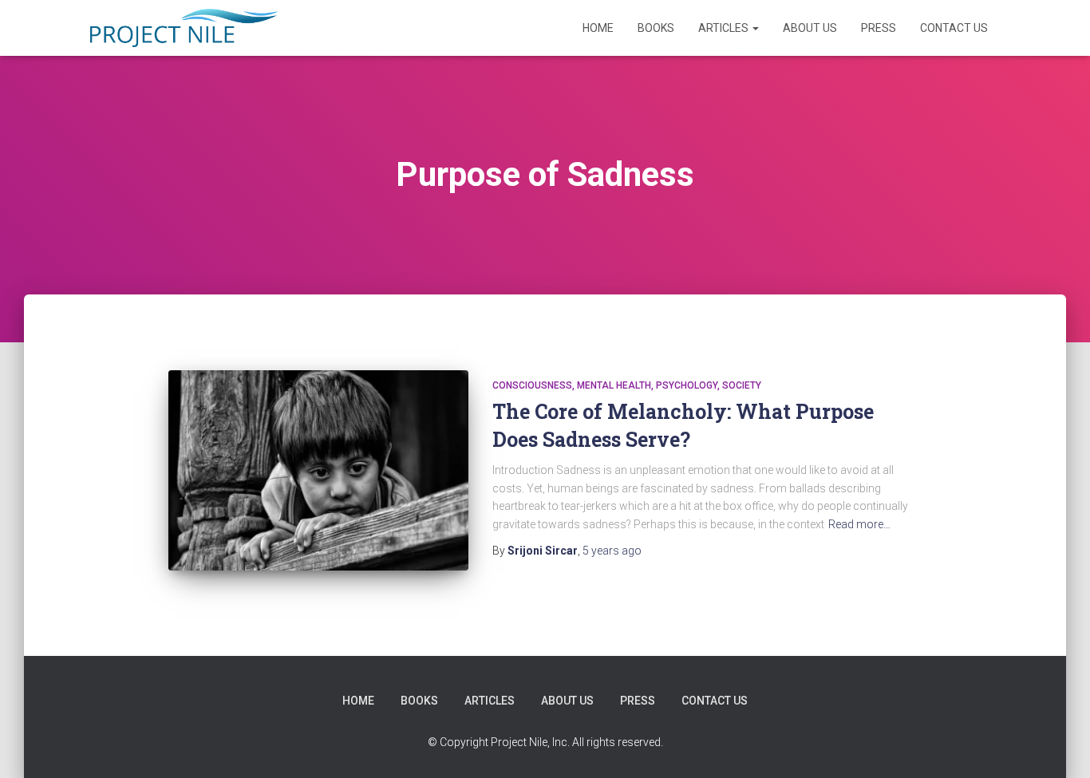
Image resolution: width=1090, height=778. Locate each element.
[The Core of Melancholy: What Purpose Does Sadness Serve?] (318, 470)
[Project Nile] (184, 28)
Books (656, 28)
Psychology (686, 385)
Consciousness (532, 385)
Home (598, 28)
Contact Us (954, 28)
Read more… (859, 524)
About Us (810, 28)
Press (878, 28)
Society (741, 385)
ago (612, 550)
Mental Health (614, 385)
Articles (724, 28)
